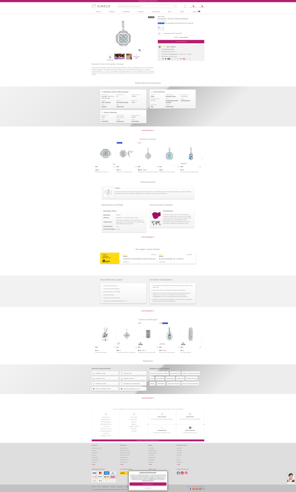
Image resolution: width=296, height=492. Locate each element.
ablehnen (152, 478)
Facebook (178, 473)
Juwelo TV (196, 12)
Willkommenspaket (106, 422)
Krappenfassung (185, 100)
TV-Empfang (106, 426)
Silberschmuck (159, 378)
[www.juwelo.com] (200, 489)
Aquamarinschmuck (125, 453)
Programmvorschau (134, 426)
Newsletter (134, 429)
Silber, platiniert (106, 102)
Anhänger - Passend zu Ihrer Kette (190, 373)
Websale (152, 383)
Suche (175, 6)
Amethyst (179, 450)
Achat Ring (151, 448)
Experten (134, 422)
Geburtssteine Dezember (174, 383)
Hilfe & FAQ (106, 433)
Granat (178, 460)
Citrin (178, 457)
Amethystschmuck (124, 450)
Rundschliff (104, 121)
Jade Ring (150, 462)
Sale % (170, 12)
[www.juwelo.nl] (194, 489)
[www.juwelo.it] (203, 489)
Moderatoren (134, 419)
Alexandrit (179, 448)
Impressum (120, 487)
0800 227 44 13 (167, 433)
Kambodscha (169, 106)
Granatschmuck (124, 462)
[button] (185, 6)
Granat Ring (151, 460)
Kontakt (127, 487)
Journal (133, 431)
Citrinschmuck (123, 457)
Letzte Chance (156, 12)
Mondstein (179, 462)
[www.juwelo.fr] (191, 489)
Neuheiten (141, 12)
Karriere (94, 487)
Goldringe (94, 462)
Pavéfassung (120, 121)
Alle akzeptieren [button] (148, 484)
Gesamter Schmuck (97, 448)
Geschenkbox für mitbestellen (173, 33)
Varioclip (104, 106)
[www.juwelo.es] (197, 489)
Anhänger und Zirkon (191, 378)
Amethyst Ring (152, 450)
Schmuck (98, 12)
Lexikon (182, 12)
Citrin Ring (151, 455)
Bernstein (179, 455)
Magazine (133, 424)
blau (152, 106)
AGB (99, 487)
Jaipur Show (120, 106)
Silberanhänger (161, 383)
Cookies (113, 487)
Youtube (182, 473)
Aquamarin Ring (152, 453)
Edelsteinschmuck (175, 373)
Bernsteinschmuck (124, 455)
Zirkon (152, 96)
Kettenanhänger (170, 378)
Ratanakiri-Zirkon (171, 96)
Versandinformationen (105, 431)
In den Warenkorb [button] (181, 42)
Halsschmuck (180, 378)
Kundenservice (105, 417)
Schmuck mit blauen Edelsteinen (190, 383)
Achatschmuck (124, 448)
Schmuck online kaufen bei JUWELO (159, 373)
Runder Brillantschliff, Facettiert (172, 101)
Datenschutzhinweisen (147, 481)
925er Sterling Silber (122, 102)
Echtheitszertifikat (105, 419)
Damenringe (95, 457)
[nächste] (202, 158)
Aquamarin (179, 453)
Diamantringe (95, 460)
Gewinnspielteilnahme (105, 424)
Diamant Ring (151, 457)
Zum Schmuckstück (147, 130)
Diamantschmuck (124, 460)
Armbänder (94, 453)
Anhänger (94, 450)
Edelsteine (112, 12)
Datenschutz (106, 487)
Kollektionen (126, 12)
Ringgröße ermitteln (106, 436)
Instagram (186, 473)
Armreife (94, 455)
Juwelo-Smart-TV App (105, 429)
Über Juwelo (134, 417)
